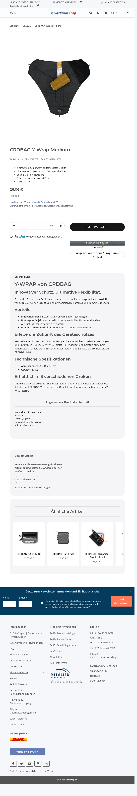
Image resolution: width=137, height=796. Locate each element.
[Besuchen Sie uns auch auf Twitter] (21, 764)
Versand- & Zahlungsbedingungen (22, 692)
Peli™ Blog (56, 651)
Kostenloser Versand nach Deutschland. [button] (33, 202)
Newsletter (56, 657)
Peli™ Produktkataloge (62, 633)
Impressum (16, 666)
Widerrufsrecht (18, 718)
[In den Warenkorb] (12, 36)
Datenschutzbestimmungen (89, 601)
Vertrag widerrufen (27, 751)
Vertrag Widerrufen (21, 660)
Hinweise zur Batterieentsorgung (21, 701)
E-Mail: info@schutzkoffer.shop (103, 655)
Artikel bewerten (26, 479)
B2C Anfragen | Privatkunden (26, 642)
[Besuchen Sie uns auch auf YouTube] (29, 764)
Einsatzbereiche (19, 672)
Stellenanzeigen (19, 654)
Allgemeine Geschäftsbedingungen (23, 710)
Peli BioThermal (18, 684)
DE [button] (124, 13)
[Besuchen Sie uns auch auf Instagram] (37, 764)
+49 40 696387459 (114, 2)
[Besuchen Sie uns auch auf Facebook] (13, 764)
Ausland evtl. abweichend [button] (59, 205)
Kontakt (14, 678)
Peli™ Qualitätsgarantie (63, 645)
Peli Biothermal (58, 662)
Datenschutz (17, 724)
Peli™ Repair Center (61, 639)
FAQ (12, 648)
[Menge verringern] (14, 225)
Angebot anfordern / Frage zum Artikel (97, 255)
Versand (51, 771)
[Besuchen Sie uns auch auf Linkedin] (46, 764)
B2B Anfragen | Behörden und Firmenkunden (27, 635)
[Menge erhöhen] (60, 225)
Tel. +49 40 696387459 (102, 647)
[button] (91, 13)
